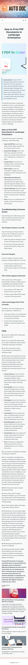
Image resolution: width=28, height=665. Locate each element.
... (11, 633)
